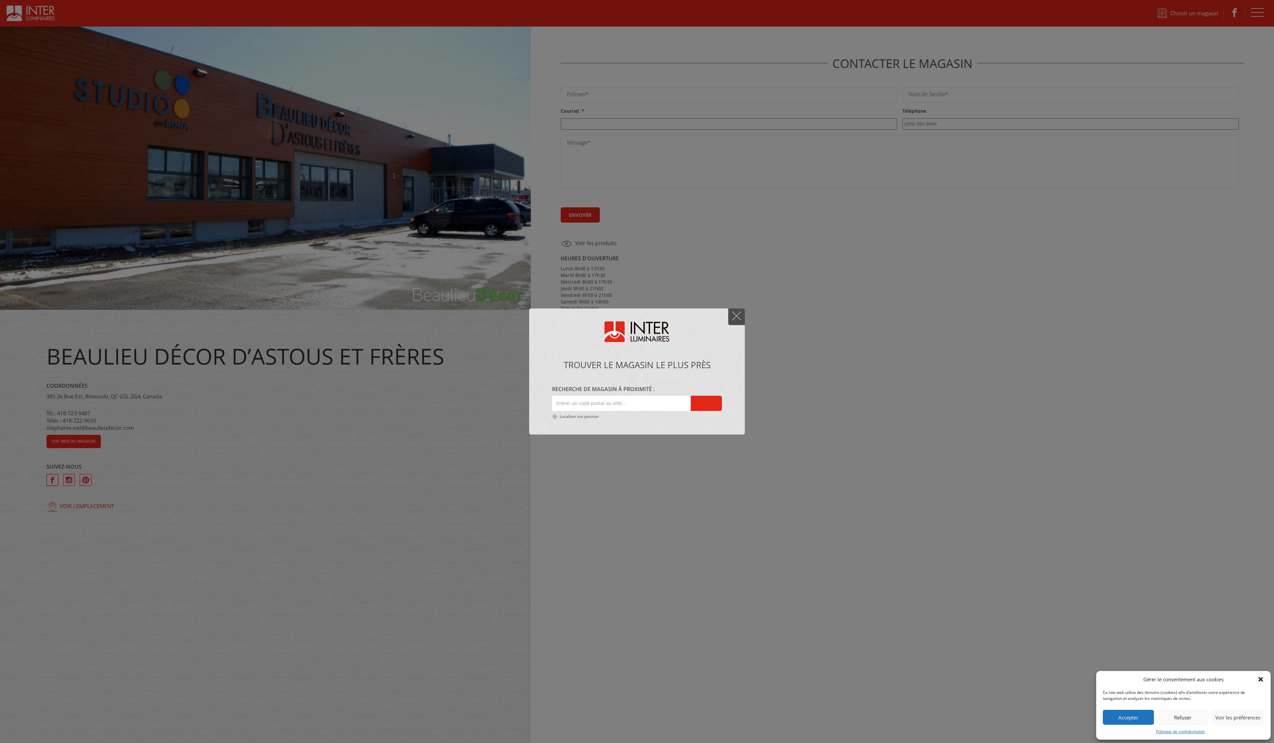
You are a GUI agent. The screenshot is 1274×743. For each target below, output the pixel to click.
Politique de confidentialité (1180, 731)
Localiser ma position (579, 416)
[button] (1260, 679)
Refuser (1182, 717)
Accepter (1128, 717)
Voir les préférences (1237, 717)
